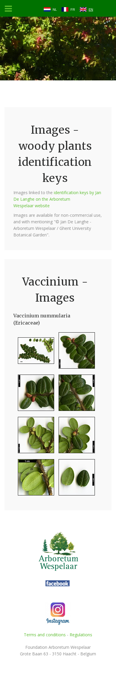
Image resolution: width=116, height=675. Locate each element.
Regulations (81, 634)
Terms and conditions (45, 634)
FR (72, 9)
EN (91, 9)
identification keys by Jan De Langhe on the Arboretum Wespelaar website (57, 199)
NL (55, 9)
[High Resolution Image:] (33, 353)
